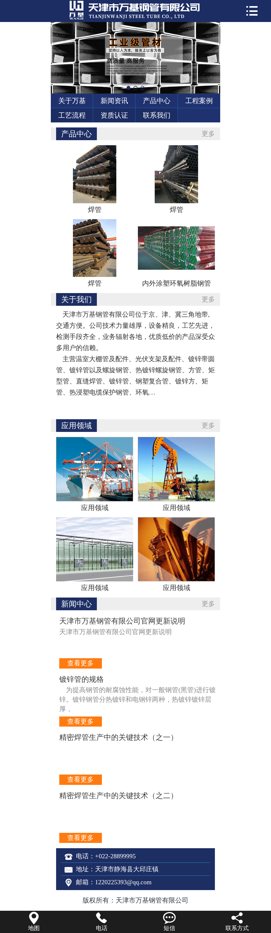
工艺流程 (72, 115)
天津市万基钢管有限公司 (152, 900)
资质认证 (114, 115)
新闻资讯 (114, 101)
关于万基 (72, 101)
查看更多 (80, 663)
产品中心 (156, 101)
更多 (208, 133)
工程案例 (199, 101)
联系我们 (156, 115)
